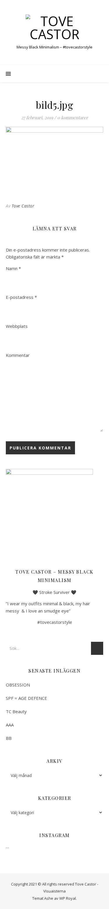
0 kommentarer (72, 117)
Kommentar (18, 355)
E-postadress (21, 297)
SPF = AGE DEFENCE (26, 698)
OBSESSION (18, 685)
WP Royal (67, 898)
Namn (13, 268)
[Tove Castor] (55, 28)
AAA (10, 725)
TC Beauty (16, 711)
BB (9, 738)
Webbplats (17, 326)
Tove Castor (23, 206)
